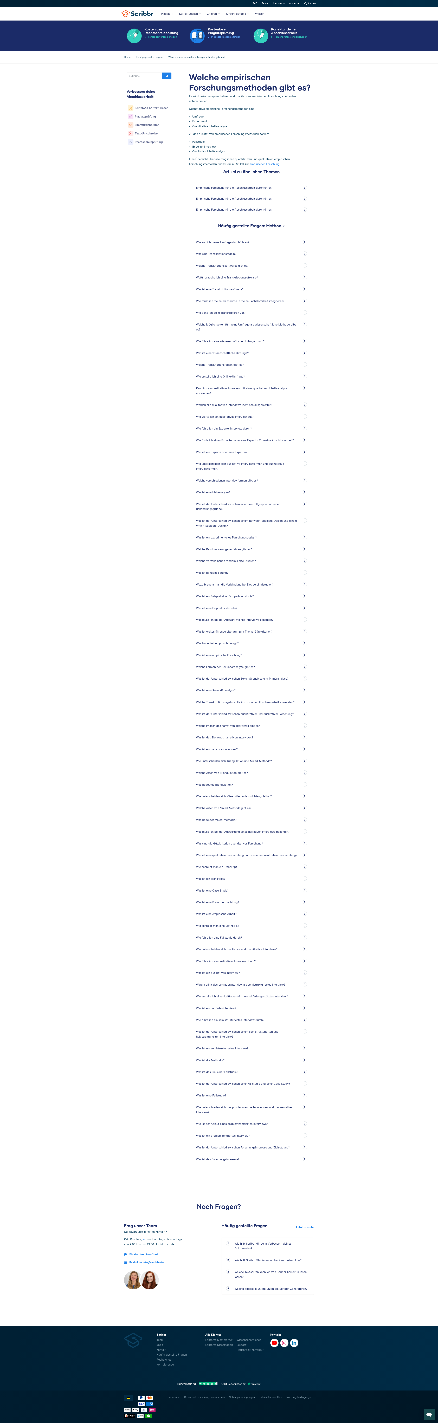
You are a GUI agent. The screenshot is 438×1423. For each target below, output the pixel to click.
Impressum (174, 1397)
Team (265, 3)
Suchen (311, 3)
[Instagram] (284, 1343)
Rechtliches (164, 1359)
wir (144, 1239)
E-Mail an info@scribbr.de (146, 1262)
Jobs (160, 1345)
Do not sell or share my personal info (204, 1397)
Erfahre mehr (305, 1227)
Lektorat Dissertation (219, 1345)
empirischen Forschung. (265, 164)
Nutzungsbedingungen (242, 1397)
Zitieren (212, 13)
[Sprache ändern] (128, 1398)
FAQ (255, 3)
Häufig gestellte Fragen (172, 1354)
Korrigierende (165, 1364)
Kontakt (161, 1349)
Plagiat (166, 13)
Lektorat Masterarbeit (219, 1340)
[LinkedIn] (294, 1343)
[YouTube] (274, 1343)
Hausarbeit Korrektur (250, 1349)
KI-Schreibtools (236, 13)
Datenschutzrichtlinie (270, 1397)
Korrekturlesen (189, 13)
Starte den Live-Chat (143, 1254)
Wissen (259, 13)
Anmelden (294, 3)
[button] (429, 1414)
